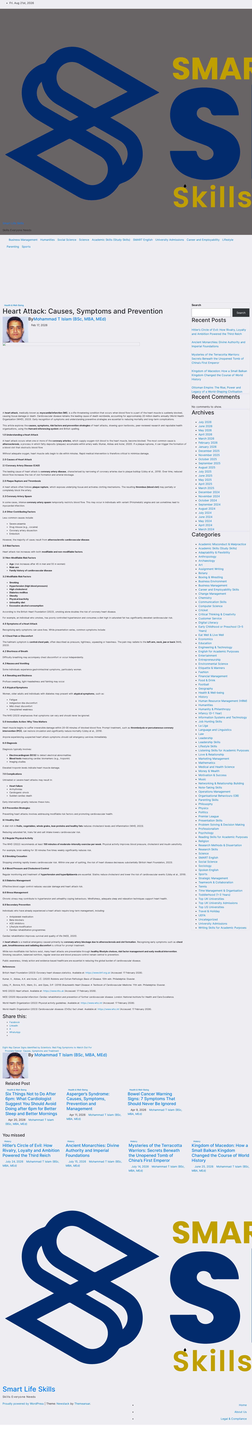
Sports (26, 246)
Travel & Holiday (209, 911)
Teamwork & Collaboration (216, 882)
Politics (203, 812)
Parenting (13, 246)
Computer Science (211, 606)
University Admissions (169, 239)
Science (84, 239)
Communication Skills (212, 602)
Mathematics (207, 762)
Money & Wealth (209, 771)
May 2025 (205, 479)
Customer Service (210, 618)
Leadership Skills (209, 742)
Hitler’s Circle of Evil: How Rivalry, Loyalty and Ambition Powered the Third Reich (31, 1150)
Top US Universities (211, 907)
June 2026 (205, 426)
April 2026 (205, 434)
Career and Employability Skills (219, 589)
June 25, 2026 (204, 1166)
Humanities (47, 239)
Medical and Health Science (217, 767)
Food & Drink (207, 680)
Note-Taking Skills (210, 787)
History (203, 696)
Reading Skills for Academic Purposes (223, 837)
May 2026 (205, 430)
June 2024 (205, 517)
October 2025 (208, 459)
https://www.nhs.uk (53, 991)
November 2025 (209, 455)
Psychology (206, 833)
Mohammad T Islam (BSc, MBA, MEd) (69, 318)
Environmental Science (213, 663)
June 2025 (205, 475)
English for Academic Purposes (219, 651)
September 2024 (209, 504)
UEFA (202, 915)
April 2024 (205, 525)
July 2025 (205, 471)
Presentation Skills (210, 820)
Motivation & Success (212, 775)
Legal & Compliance (234, 1418)
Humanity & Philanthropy (215, 709)
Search (196, 305)
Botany (203, 573)
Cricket (203, 610)
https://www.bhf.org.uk (98, 972)
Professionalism (209, 828)
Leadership (206, 738)
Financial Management (213, 676)
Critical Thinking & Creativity (217, 614)
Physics (203, 808)
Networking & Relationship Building (221, 783)
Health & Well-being (14, 305)
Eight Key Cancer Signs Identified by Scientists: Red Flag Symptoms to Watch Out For (48, 1047)
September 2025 (209, 463)
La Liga (203, 725)
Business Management (23, 239)
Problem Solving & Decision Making (222, 824)
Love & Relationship (211, 754)
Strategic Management (213, 878)
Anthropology (207, 556)
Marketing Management (214, 758)
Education (205, 643)
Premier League (209, 816)
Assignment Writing (211, 569)
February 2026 (208, 442)
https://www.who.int (91, 1003)
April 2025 (205, 484)
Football (204, 684)
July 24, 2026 (14, 1161)
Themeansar (82, 1403)
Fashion (203, 672)
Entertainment (208, 655)
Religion (204, 841)
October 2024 (208, 500)
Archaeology (207, 560)
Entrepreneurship (210, 659)
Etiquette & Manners (212, 668)
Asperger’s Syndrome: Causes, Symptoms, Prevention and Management (88, 1101)
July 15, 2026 (78, 1161)
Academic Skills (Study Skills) (111, 239)
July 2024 (205, 512)
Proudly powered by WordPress (24, 1403)
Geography (206, 688)
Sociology (205, 866)
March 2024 (206, 529)
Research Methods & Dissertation (220, 845)
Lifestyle (227, 239)
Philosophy (206, 804)
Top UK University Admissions (218, 903)
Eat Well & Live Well (211, 635)
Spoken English (208, 870)
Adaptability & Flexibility (214, 552)
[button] (239, 243)
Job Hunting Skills (210, 721)
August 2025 (207, 467)
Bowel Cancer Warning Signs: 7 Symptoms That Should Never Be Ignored (152, 1098)
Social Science (66, 239)
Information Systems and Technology (223, 717)
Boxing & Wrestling (211, 577)
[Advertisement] (126, 277)
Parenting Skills (208, 800)
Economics (206, 639)
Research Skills (208, 849)
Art (201, 564)
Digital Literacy (208, 622)
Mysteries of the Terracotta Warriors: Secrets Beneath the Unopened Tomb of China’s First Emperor (218, 358)
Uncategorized (208, 919)
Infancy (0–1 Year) (210, 713)
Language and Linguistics (215, 729)
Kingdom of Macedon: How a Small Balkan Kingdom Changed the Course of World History (219, 375)
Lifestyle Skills (208, 746)
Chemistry (205, 597)
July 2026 (205, 422)
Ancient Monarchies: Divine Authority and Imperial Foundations (92, 1150)
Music (202, 779)
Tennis (203, 886)
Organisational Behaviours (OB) (219, 795)
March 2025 (206, 488)
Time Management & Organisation (220, 890)
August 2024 (207, 508)
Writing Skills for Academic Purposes (222, 927)
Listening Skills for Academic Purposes (224, 750)
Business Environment (213, 581)
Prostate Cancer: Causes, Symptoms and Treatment (31, 1051)
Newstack (63, 1403)
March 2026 (206, 438)
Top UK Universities (211, 898)
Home (243, 1405)
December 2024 (209, 492)
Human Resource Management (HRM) (223, 701)
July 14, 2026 (140, 1166)
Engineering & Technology (215, 647)
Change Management (212, 593)
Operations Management (214, 791)
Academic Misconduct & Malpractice (222, 544)
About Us (241, 1412)
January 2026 (208, 446)
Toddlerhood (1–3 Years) (214, 894)
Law (201, 734)
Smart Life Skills (13, 223)
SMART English (143, 239)
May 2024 (205, 521)
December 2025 (209, 451)
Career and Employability (203, 239)
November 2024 (209, 496)
